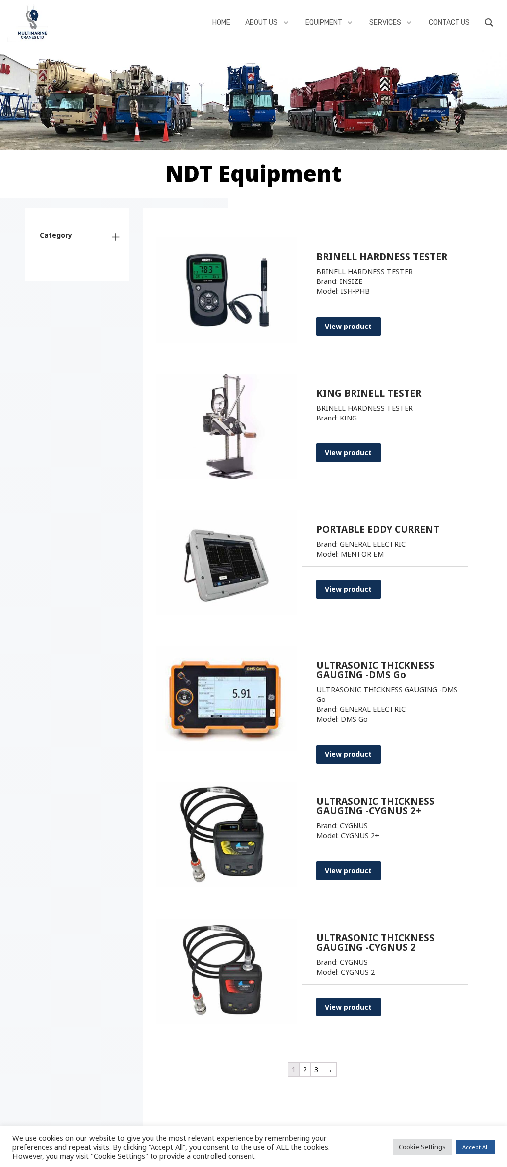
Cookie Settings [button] (422, 1146)
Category (56, 235)
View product (348, 326)
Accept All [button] (475, 1147)
